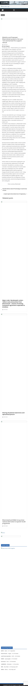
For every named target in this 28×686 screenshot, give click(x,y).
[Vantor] (3, 532)
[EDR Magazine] (3, 10)
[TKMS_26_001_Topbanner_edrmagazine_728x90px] (14, 3)
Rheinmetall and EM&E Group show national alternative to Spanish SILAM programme (13, 521)
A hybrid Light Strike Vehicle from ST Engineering (15, 194)
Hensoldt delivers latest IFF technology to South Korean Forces (14, 189)
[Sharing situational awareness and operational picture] (14, 314)
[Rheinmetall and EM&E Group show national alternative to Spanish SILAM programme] (14, 422)
